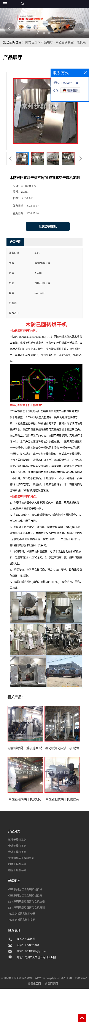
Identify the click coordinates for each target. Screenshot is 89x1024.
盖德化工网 (34, 983)
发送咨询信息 (48, 226)
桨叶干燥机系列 (17, 839)
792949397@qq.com (35, 951)
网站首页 (31, 42)
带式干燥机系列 (17, 845)
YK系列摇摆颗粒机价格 (21, 913)
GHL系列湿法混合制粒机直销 (25, 895)
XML (70, 978)
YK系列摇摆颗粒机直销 (21, 919)
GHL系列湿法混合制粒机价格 (25, 889)
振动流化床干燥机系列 (21, 858)
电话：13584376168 (28, 945)
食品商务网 (51, 983)
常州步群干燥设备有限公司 (16, 978)
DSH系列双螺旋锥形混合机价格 (26, 901)
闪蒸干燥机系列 (17, 864)
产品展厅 (47, 42)
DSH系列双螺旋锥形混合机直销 (26, 907)
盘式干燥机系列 (17, 852)
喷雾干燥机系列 (17, 870)
